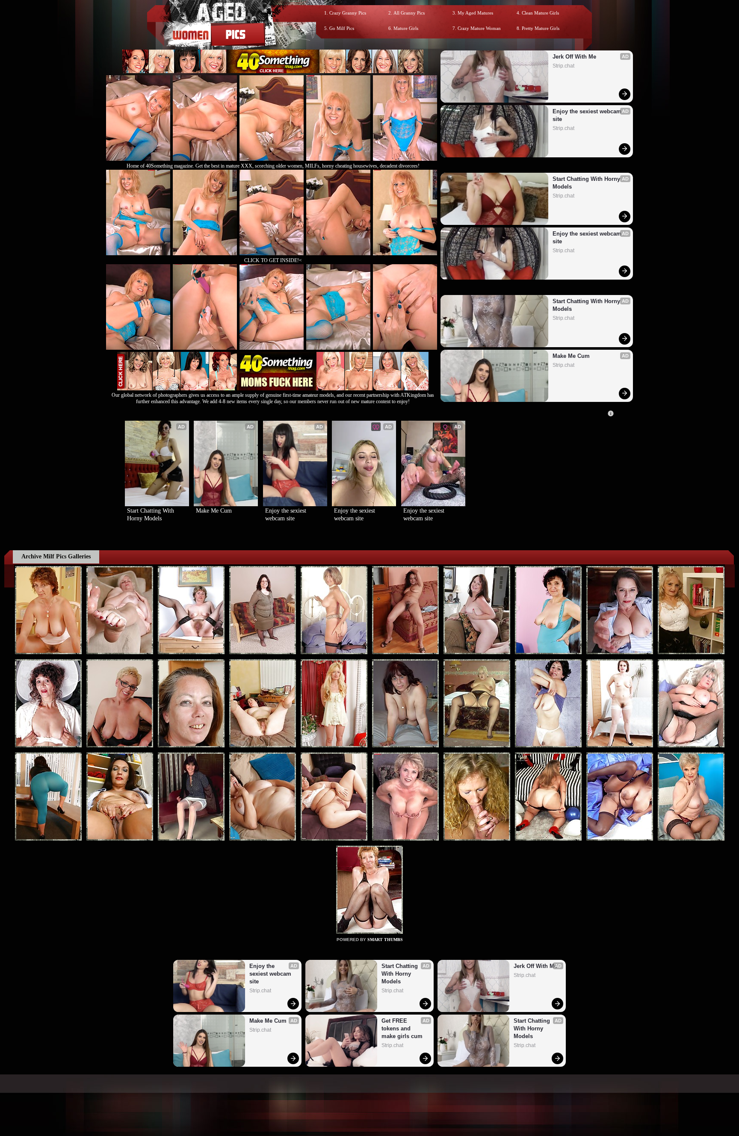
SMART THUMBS (385, 939)
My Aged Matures (475, 12)
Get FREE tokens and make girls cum (402, 1028)
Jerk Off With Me (574, 56)
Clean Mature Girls (540, 12)
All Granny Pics (409, 12)
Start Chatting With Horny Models (587, 183)
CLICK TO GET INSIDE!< (273, 260)
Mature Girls (405, 28)
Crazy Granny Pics (347, 12)
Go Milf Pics (341, 28)
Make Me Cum (571, 356)
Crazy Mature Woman (479, 28)
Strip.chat (563, 66)
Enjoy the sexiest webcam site (588, 115)
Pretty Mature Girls (540, 28)
